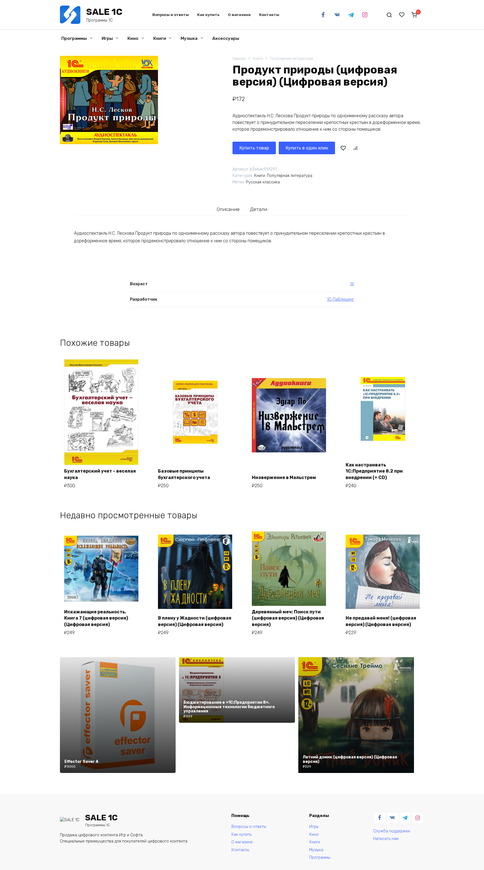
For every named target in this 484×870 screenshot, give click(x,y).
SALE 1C (104, 11)
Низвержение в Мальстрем (284, 477)
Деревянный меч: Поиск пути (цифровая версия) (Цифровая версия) (288, 618)
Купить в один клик (307, 148)
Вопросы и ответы (170, 14)
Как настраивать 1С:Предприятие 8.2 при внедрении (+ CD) (374, 471)
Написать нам (386, 838)
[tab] (228, 209)
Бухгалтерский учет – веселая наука (100, 474)
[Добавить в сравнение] (355, 147)
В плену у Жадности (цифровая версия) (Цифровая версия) (194, 621)
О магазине (239, 14)
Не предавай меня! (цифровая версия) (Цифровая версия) (381, 621)
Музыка (189, 38)
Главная (239, 58)
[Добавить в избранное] (343, 147)
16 (352, 284)
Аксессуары (225, 38)
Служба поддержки (391, 831)
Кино (132, 38)
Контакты (269, 14)
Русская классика (263, 182)
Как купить (208, 14)
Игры (107, 38)
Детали (258, 209)
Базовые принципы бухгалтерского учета (184, 474)
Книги (159, 38)
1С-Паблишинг (340, 299)
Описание (228, 209)
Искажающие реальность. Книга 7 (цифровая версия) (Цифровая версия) (96, 618)
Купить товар (254, 148)
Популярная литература (291, 58)
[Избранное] (402, 15)
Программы (74, 38)
